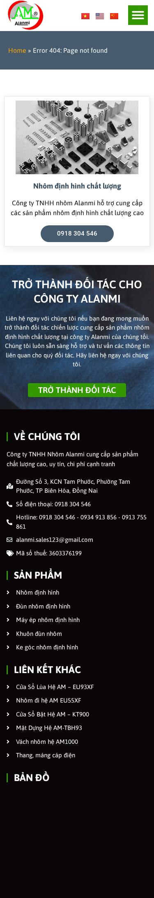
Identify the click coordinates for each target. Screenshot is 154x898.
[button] (138, 15)
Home (17, 50)
